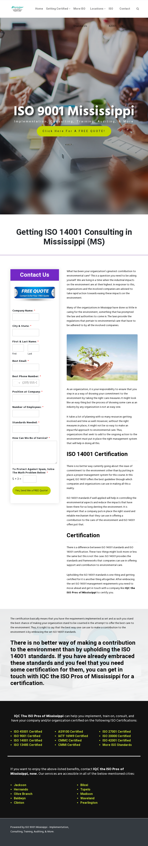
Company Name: (23, 311)
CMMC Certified (70, 740)
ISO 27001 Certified (117, 731)
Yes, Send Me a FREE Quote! (31, 490)
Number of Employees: (27, 407)
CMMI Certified (69, 745)
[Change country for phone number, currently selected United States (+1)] (16, 382)
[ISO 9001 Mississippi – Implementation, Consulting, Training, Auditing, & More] (17, 8)
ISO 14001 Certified (28, 740)
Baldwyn (20, 798)
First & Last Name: (25, 342)
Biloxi (84, 785)
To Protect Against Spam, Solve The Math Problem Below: (33, 471)
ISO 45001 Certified (28, 731)
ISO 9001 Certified (27, 736)
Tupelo (85, 789)
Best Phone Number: (26, 376)
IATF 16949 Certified (73, 736)
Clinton (19, 802)
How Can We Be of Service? (31, 438)
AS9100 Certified (70, 731)
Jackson (20, 785)
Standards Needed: (25, 422)
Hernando (21, 789)
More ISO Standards (117, 745)
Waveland (87, 798)
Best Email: (20, 361)
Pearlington (89, 802)
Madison (86, 794)
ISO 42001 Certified (117, 740)
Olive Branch (23, 794)
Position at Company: (27, 392)
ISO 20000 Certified (117, 736)
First (14, 354)
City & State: (21, 326)
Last (30, 354)
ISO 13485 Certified (28, 745)
